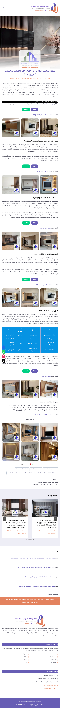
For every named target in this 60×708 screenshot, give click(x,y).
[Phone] (3, 347)
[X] (27, 464)
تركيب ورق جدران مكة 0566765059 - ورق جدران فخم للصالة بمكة (36, 567)
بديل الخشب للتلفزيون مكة (50, 473)
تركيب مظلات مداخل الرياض (42, 415)
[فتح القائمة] (3, 8)
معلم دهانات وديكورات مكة (29, 701)
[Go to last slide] (55, 519)
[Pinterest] (30, 464)
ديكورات (46, 599)
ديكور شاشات (34, 602)
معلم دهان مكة (46, 376)
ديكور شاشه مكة (38, 473)
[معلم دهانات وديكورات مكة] (30, 620)
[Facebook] (25, 464)
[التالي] (4, 519)
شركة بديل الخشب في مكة (25, 473)
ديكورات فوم (9, 599)
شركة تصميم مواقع (37, 705)
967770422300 (20, 705)
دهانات (52, 599)
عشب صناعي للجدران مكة (43, 285)
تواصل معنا (49, 104)
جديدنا (32, 67)
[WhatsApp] (33, 464)
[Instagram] (3, 356)
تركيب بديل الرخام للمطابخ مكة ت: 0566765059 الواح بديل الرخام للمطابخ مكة (45, 482)
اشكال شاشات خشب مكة (21, 469)
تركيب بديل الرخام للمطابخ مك (42, 115)
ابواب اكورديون (25, 602)
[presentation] (45, 508)
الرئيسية (36, 67)
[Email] (22, 464)
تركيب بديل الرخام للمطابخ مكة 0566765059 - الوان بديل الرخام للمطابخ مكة (33, 558)
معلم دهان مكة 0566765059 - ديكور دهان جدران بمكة (39, 577)
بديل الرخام (24, 78)
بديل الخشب (30, 78)
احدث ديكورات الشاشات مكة (50, 469)
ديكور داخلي (19, 78)
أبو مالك (44, 78)
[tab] (33, 539)
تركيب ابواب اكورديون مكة (43, 171)
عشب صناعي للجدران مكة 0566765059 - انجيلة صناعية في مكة (37, 586)
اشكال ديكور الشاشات (35, 469)
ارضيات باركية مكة (45, 228)
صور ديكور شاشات (12, 473)
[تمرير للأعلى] (57, 703)
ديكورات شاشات (26, 67)
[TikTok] (3, 361)
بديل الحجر (40, 599)
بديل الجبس (25, 599)
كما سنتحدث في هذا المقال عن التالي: (46, 101)
